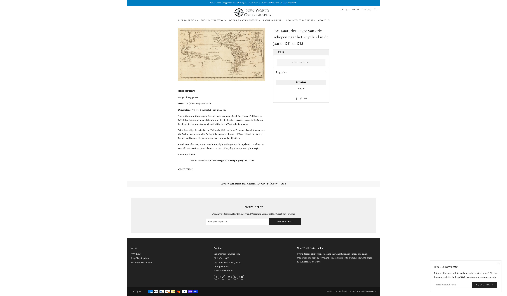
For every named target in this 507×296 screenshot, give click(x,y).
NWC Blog (135, 254)
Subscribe (284, 221)
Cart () (366, 9)
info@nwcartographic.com (227, 254)
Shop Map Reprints (140, 258)
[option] (221, 54)
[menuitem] (187, 20)
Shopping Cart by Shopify (337, 291)
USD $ (344, 9)
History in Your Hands (141, 262)
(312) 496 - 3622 (221, 258)
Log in (355, 9)
